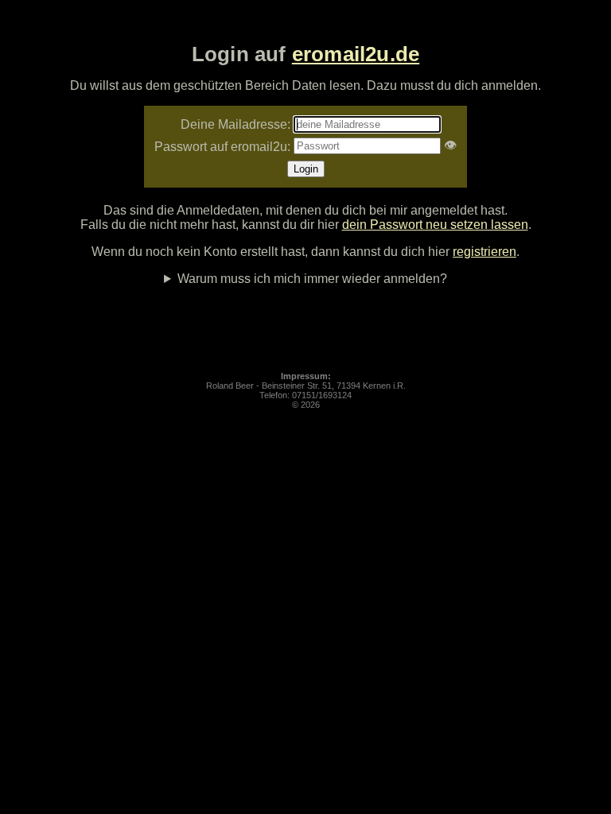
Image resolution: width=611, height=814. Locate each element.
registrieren (484, 251)
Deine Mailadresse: (235, 124)
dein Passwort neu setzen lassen (435, 224)
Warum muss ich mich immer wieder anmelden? (312, 278)
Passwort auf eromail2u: (222, 146)
